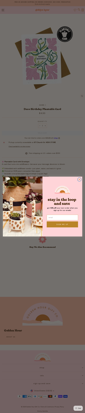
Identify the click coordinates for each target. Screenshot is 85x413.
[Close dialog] (79, 179)
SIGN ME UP (62, 224)
